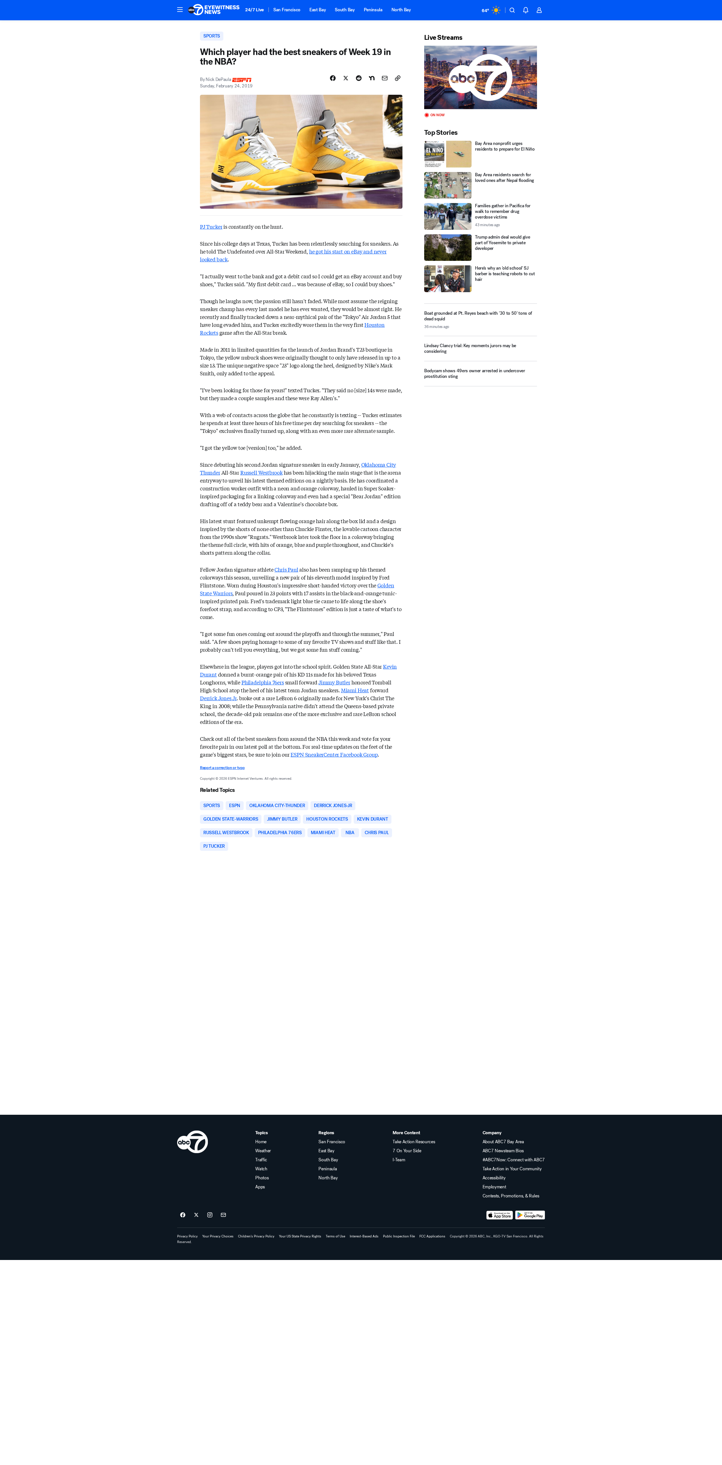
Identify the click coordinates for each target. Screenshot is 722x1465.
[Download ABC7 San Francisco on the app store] (499, 1215)
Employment (494, 1187)
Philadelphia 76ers (262, 682)
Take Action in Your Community (512, 1169)
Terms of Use (335, 1236)
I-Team (399, 1160)
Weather (263, 1151)
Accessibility (494, 1178)
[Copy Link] (397, 78)
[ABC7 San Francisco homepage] (213, 10)
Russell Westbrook (261, 472)
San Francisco (286, 10)
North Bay (401, 10)
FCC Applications (432, 1236)
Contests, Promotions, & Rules (511, 1196)
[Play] (480, 77)
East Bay (317, 10)
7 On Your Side (407, 1151)
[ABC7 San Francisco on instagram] (209, 1215)
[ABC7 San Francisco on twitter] (196, 1215)
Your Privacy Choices (218, 1236)
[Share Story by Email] (384, 78)
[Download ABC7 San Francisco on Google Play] (530, 1215)
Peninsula (373, 10)
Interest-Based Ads (364, 1236)
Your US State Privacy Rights (300, 1236)
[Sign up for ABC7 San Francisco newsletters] (223, 1215)
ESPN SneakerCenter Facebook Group (333, 754)
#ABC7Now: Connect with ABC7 (514, 1160)
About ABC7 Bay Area (503, 1142)
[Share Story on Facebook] (333, 78)
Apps (260, 1187)
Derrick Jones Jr (218, 698)
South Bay (345, 10)
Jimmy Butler (334, 682)
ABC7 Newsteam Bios (503, 1151)
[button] (180, 9)
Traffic (261, 1160)
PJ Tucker (211, 226)
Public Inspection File (399, 1236)
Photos (261, 1178)
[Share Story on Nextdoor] (372, 78)
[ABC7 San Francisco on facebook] (182, 1215)
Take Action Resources (414, 1142)
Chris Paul (286, 569)
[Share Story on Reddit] (359, 78)
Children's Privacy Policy (256, 1236)
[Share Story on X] (346, 78)
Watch (261, 1169)
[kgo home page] (192, 1142)
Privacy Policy (187, 1236)
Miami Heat (355, 690)
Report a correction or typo (222, 767)
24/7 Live (254, 10)
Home (261, 1142)
